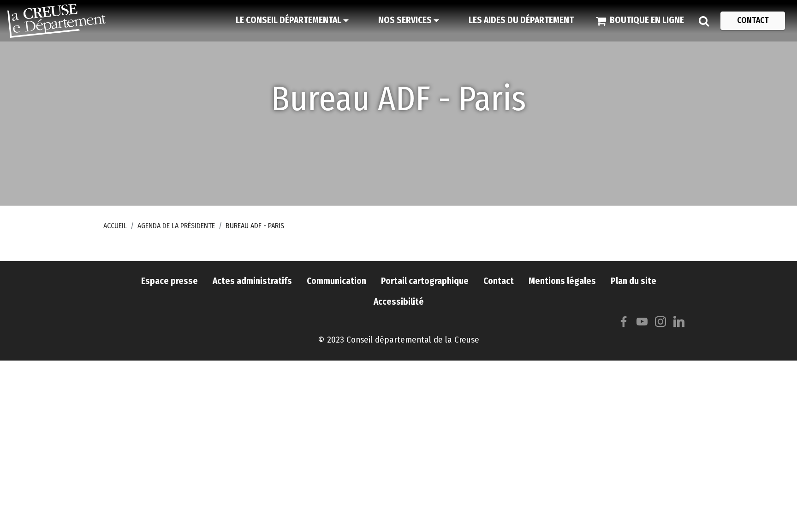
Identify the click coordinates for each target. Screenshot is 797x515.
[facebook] (623, 324)
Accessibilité (399, 301)
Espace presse (169, 281)
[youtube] (642, 324)
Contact (498, 281)
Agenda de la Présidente (176, 225)
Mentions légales (562, 281)
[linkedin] (678, 324)
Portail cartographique (425, 281)
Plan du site (633, 281)
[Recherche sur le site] (704, 20)
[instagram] (660, 324)
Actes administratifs (252, 281)
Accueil (115, 225)
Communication (336, 281)
